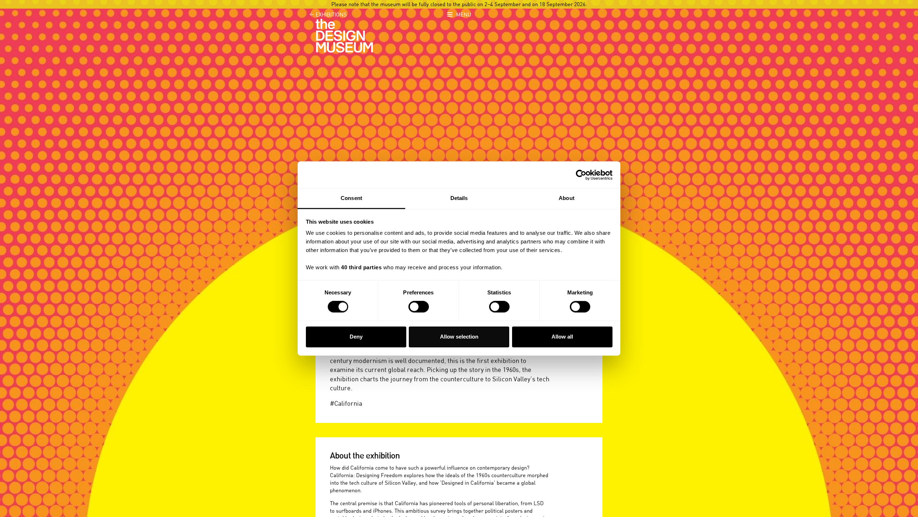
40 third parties (361, 267)
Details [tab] (459, 198)
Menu (463, 15)
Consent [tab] (351, 198)
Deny (356, 337)
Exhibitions (328, 15)
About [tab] (566, 198)
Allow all (562, 337)
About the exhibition (365, 456)
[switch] (418, 307)
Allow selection (459, 337)
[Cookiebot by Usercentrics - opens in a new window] (581, 174)
